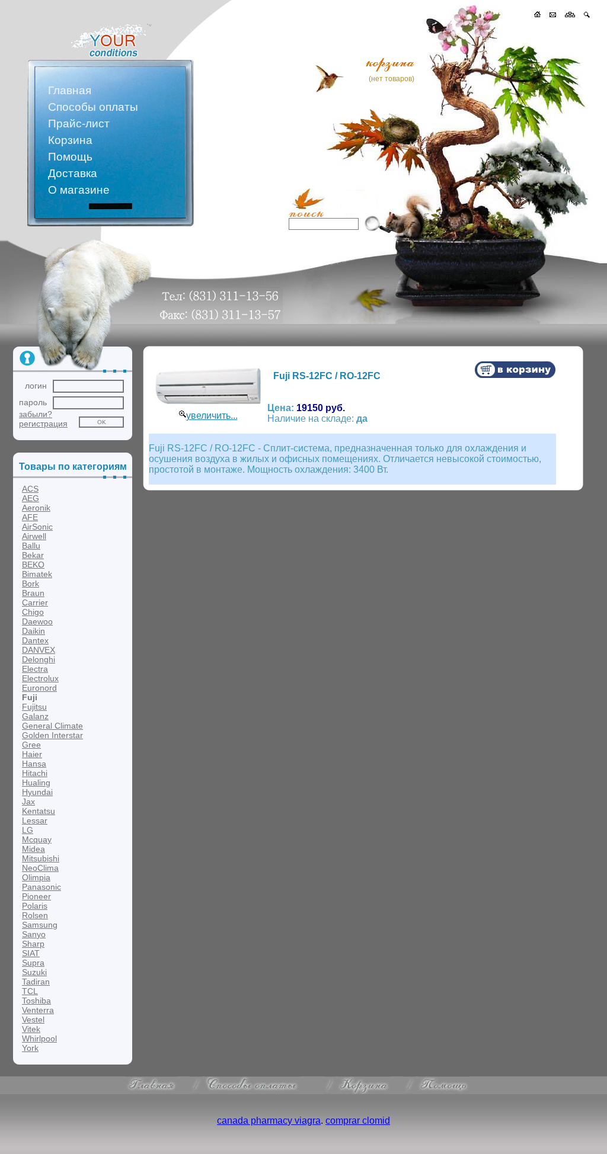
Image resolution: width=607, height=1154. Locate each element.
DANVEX (38, 650)
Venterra (38, 1010)
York (30, 1048)
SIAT (31, 953)
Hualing (36, 782)
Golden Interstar (52, 735)
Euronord (39, 688)
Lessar (34, 820)
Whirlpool (39, 1038)
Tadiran (36, 981)
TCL (30, 991)
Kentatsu (38, 811)
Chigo (33, 612)
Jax (28, 801)
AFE (30, 517)
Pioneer (36, 896)
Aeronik (36, 507)
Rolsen (35, 915)
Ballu (31, 545)
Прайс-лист (79, 123)
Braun (33, 593)
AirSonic (37, 526)
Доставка (72, 173)
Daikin (33, 631)
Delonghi (38, 659)
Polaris (34, 906)
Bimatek (37, 574)
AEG (30, 498)
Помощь (70, 156)
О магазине (79, 190)
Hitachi (34, 773)
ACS (30, 488)
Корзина (70, 140)
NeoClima (40, 868)
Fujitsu (34, 706)
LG (27, 830)
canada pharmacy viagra (269, 1120)
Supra (33, 962)
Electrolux (40, 678)
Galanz (35, 716)
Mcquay (37, 839)
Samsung (39, 924)
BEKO (33, 564)
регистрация (43, 423)
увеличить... (212, 416)
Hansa (34, 763)
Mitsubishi (40, 858)
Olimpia (36, 877)
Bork (30, 583)
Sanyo (34, 934)
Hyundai (37, 792)
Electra (35, 669)
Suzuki (34, 972)
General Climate (52, 725)
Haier (32, 754)
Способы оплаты (93, 107)
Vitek (31, 1029)
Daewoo (37, 621)
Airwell (34, 536)
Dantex (35, 640)
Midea (33, 849)
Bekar (33, 555)
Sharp (33, 943)
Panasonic (41, 887)
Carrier (35, 602)
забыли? (35, 414)
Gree (31, 744)
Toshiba (36, 1000)
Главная (69, 90)
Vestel (33, 1019)
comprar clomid (357, 1120)
